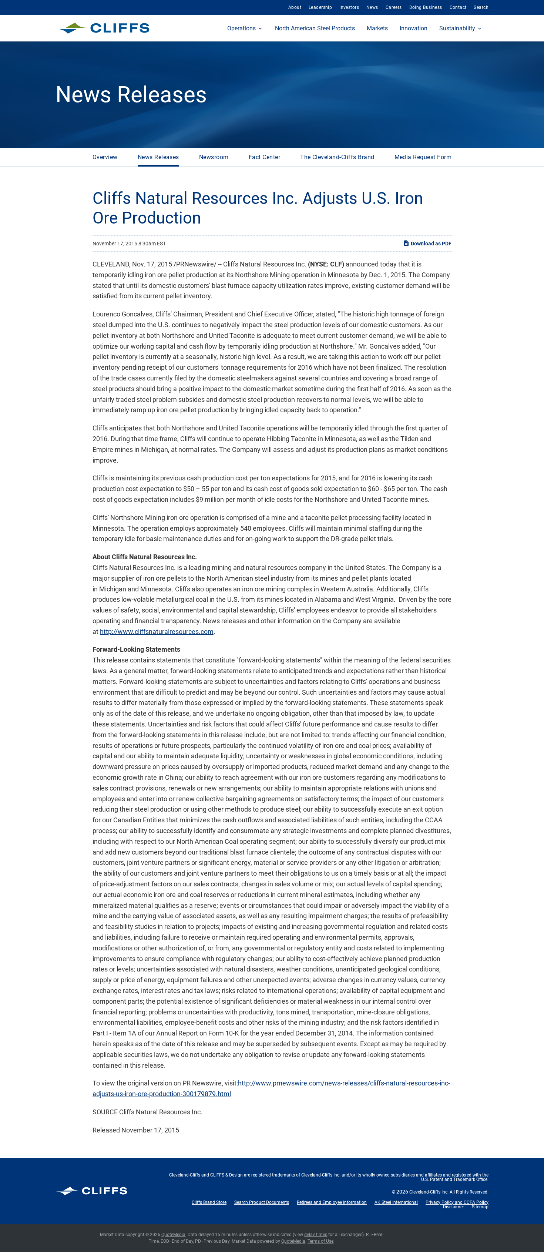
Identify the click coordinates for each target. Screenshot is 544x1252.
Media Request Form (423, 157)
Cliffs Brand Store (209, 1202)
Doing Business (425, 7)
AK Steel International (396, 1202)
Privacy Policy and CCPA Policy (457, 1202)
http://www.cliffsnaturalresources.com (157, 631)
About (294, 7)
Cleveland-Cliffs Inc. (429, 1192)
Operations (241, 28)
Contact (458, 7)
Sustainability (457, 28)
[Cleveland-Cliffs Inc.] (103, 28)
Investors (349, 7)
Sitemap (480, 1207)
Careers (394, 7)
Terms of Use (320, 1241)
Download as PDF (430, 243)
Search (481, 7)
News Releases (158, 157)
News (372, 7)
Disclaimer (453, 1207)
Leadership (320, 7)
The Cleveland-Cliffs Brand (337, 157)
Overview (105, 157)
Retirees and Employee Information (332, 1202)
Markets (377, 28)
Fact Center (264, 157)
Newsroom (214, 157)
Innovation (413, 28)
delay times (315, 1234)
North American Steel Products (315, 28)
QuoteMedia (173, 1234)
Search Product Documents (261, 1202)
